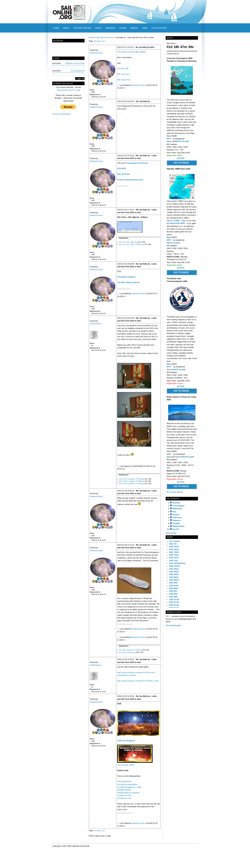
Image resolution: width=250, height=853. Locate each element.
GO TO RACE (181, 162)
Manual (134, 28)
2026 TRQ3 (174, 549)
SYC (167, 616)
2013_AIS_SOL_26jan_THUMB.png (131, 244)
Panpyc (176, 515)
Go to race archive (175, 492)
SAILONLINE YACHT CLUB (68, 90)
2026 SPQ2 (174, 574)
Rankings (110, 28)
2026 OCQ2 (174, 605)
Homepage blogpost (126, 277)
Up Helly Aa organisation (127, 784)
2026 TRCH (174, 558)
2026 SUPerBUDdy (177, 563)
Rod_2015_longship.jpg (127, 652)
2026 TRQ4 (174, 547)
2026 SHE (173, 583)
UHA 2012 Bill (122, 68)
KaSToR (176, 503)
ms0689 (176, 523)
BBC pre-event (123, 74)
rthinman (177, 520)
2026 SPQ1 (174, 577)
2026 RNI (173, 591)
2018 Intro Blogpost (126, 741)
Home (56, 28)
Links (144, 28)
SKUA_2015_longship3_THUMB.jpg (131, 479)
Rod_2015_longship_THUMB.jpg (130, 650)
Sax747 (176, 529)
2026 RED (173, 597)
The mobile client (173, 625)
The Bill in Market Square (128, 282)
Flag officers (159, 28)
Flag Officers (101, 37)
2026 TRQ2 (174, 552)
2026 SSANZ (174, 566)
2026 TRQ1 (174, 555)
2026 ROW (173, 586)
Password (68, 71)
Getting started (82, 28)
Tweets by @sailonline (61, 114)
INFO (169, 139)
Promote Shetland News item (130, 180)
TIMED (177, 221)
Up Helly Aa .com (124, 798)
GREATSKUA (95, 324)
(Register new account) (75, 63)
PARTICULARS (182, 141)
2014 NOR (121, 168)
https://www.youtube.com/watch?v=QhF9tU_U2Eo (138, 681)
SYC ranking (174, 541)
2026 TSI (173, 544)
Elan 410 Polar (123, 174)
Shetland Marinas (124, 790)
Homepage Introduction (137, 163)
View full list (171, 533)
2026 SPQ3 (174, 572)
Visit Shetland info (124, 781)
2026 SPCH (174, 580)
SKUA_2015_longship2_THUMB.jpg (131, 481)
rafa (174, 512)
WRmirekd (177, 509)
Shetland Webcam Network (128, 793)
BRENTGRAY (179, 526)
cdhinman (177, 517)
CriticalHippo (179, 506)
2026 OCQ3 (174, 602)
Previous (97, 41)
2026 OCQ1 (174, 608)
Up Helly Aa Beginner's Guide (129, 787)
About (66, 28)
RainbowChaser (96, 53)
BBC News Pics (123, 80)
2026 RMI (173, 594)
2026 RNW (173, 588)
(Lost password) (78, 71)
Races (98, 28)
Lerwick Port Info (124, 795)
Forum (122, 28)
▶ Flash (181, 158)
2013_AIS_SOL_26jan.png (128, 242)
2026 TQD (173, 561)
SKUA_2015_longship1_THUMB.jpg (131, 483)
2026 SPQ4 (174, 569)
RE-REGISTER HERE (176, 223)
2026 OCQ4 (174, 599)
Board (91, 37)
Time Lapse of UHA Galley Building (131, 52)
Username (68, 63)
